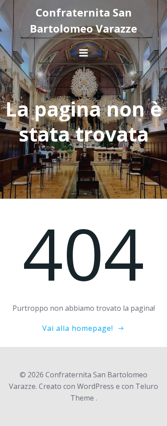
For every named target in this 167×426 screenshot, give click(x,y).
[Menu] (83, 53)
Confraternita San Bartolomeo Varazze (83, 20)
